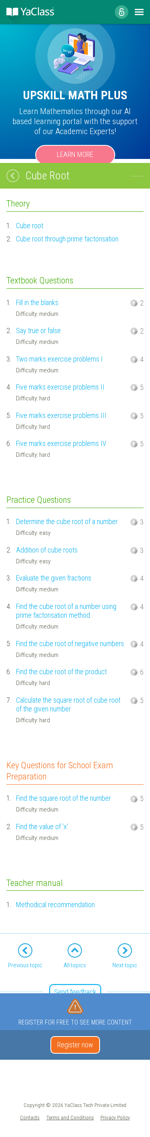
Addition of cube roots (47, 550)
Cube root (29, 225)
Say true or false (38, 330)
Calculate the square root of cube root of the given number (68, 704)
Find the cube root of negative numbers (70, 643)
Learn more (75, 154)
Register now (75, 1045)
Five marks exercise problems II (60, 387)
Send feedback (75, 992)
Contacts (30, 1117)
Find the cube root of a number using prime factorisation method (66, 611)
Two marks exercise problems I (59, 359)
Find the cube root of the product (61, 671)
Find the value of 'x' (42, 826)
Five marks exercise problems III (61, 415)
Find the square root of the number (63, 798)
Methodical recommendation (55, 904)
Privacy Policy (115, 1117)
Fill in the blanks (37, 302)
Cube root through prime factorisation (67, 239)
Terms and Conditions (70, 1117)
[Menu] (139, 12)
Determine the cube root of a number (67, 521)
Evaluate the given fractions (53, 578)
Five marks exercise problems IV (61, 443)
